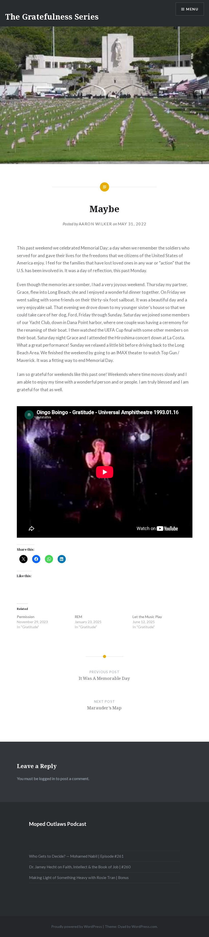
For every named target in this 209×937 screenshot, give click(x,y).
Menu (192, 9)
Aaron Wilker (95, 224)
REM (78, 616)
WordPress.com (144, 926)
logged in (47, 778)
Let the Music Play (147, 616)
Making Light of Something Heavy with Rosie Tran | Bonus (79, 877)
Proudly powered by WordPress (76, 926)
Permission (25, 616)
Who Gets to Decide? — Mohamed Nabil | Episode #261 (76, 856)
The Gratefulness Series (52, 16)
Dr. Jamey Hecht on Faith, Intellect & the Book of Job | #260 (79, 867)
